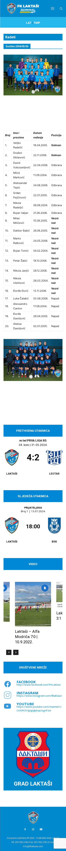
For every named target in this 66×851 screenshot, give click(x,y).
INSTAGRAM (27, 693)
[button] (61, 8)
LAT (29, 22)
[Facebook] (25, 829)
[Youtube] (41, 829)
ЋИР (37, 22)
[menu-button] (53, 8)
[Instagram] (33, 829)
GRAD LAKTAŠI (33, 783)
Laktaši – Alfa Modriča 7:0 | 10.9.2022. (27, 636)
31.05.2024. (39, 445)
